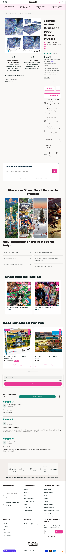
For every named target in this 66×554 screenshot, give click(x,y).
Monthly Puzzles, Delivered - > (57, 7)
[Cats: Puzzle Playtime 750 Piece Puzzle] (19, 294)
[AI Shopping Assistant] (59, 2)
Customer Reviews (28, 498)
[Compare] (58, 88)
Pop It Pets (5, 526)
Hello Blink (5, 524)
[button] (6, 2)
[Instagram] (55, 536)
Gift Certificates (28, 510)
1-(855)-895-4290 (11, 494)
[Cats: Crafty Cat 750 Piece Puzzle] (47, 294)
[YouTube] (52, 536)
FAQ (25, 495)
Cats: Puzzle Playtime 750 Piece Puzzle (17, 307)
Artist (45, 495)
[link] (49, 152)
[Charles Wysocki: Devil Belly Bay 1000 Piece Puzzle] (48, 341)
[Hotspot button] (9, 218)
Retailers (26, 504)
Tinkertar (5, 529)
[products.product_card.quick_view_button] (29, 283)
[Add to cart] (29, 286)
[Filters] (58, 396)
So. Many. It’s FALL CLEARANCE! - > (25, 7)
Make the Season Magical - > (41, 7)
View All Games (7, 535)
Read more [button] (47, 77)
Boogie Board (6, 532)
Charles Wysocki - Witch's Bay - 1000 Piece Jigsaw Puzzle (16, 357)
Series (46, 498)
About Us (26, 492)
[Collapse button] (18, 252)
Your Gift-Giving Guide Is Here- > (9, 7)
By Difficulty (47, 513)
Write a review (37, 396)
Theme (46, 501)
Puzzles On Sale (48, 504)
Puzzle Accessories (49, 507)
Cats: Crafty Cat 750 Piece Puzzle (44, 307)
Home (7, 13)
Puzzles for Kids (48, 492)
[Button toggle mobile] (4, 2)
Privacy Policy (27, 507)
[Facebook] (45, 536)
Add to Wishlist (51, 95)
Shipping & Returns (29, 501)
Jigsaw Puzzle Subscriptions (51, 510)
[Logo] (33, 1)
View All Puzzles (48, 516)
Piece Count (47, 489)
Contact (26, 489)
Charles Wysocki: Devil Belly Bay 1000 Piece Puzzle (47, 357)
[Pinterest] (49, 536)
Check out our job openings (31, 524)
